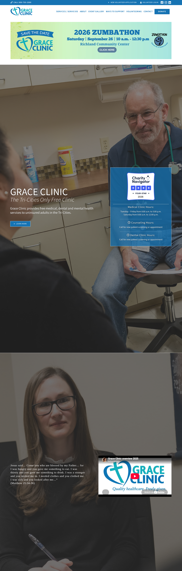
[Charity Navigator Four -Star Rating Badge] (141, 173)
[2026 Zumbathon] (91, 23)
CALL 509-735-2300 (22, 2)
